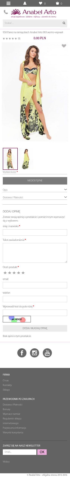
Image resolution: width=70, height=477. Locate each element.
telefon (6, 293)
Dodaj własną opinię (35, 328)
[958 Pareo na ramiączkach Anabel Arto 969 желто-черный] (35, 92)
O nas (6, 380)
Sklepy (6, 390)
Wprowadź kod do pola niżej (17, 306)
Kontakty (7, 385)
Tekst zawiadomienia (13, 240)
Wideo (6, 461)
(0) (19, 38)
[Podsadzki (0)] (40, 3)
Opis (5, 190)
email (5, 279)
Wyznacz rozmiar (11, 414)
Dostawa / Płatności (13, 197)
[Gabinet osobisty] (25, 3)
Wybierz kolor (9, 172)
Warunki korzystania (13, 432)
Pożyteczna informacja (14, 428)
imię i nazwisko (10, 226)
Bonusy (6, 409)
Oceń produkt (10, 267)
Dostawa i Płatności (12, 404)
